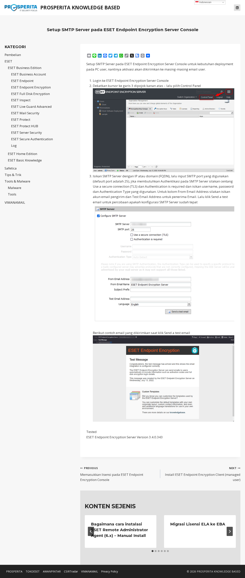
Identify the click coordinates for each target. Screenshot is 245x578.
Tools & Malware (17, 181)
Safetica (11, 168)
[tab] (153, 551)
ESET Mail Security (25, 113)
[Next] (230, 531)
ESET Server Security (26, 132)
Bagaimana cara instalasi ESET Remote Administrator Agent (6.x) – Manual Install (119, 530)
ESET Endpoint (22, 81)
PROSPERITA (14, 571)
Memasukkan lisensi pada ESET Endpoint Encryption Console (111, 474)
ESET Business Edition (24, 68)
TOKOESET (33, 571)
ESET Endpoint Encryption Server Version (117, 437)
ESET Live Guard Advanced (31, 106)
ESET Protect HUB (24, 126)
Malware (14, 188)
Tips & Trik (13, 175)
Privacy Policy (109, 571)
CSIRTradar (71, 571)
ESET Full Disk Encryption (30, 94)
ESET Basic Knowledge (25, 160)
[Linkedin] (237, 7)
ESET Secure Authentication (32, 139)
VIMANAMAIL (15, 202)
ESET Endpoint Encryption (31, 87)
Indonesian (204, 2)
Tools (12, 194)
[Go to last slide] (91, 531)
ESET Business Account (28, 74)
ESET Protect (20, 119)
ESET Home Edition (22, 154)
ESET (8, 61)
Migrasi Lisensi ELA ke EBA (197, 524)
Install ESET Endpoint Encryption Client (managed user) (202, 474)
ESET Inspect (20, 100)
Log (14, 145)
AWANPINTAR (52, 571)
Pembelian (13, 55)
